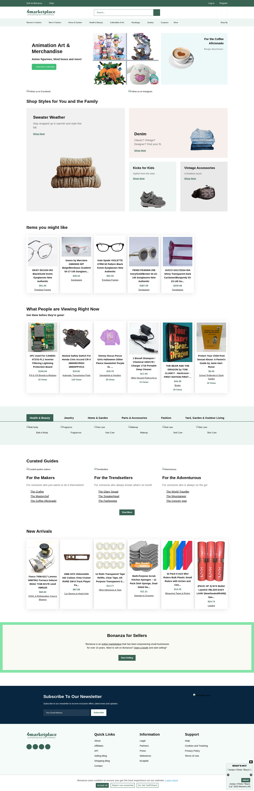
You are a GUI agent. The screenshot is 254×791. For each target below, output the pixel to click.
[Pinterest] (41, 746)
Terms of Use (192, 756)
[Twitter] (35, 746)
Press (143, 751)
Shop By (224, 22)
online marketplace (112, 644)
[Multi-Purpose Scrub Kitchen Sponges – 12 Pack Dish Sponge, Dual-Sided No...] (144, 574)
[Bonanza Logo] (41, 12)
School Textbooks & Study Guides (211, 377)
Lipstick (211, 606)
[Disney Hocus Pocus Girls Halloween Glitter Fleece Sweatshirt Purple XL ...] (110, 357)
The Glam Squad (108, 491)
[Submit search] (156, 12)
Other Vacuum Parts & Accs (144, 378)
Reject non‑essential (122, 785)
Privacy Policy (192, 751)
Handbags (135, 22)
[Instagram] (47, 746)
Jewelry (150, 22)
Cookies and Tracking (196, 745)
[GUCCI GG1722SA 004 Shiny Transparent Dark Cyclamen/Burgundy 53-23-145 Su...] (178, 264)
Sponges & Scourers (144, 596)
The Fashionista (107, 500)
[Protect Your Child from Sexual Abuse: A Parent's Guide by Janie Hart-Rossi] (211, 357)
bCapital (144, 761)
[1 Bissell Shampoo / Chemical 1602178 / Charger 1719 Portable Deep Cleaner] (144, 357)
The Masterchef (39, 496)
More (176, 22)
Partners (144, 745)
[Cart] (225, 12)
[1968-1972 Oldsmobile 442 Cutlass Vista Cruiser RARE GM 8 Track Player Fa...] (76, 574)
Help (51, 3)
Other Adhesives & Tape (110, 590)
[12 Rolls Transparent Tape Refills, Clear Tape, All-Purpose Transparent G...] (110, 574)
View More (127, 512)
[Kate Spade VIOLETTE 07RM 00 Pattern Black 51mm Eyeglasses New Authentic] (110, 264)
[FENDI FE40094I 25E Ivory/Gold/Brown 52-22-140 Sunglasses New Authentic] (144, 264)
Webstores (145, 756)
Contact (98, 766)
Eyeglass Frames (43, 290)
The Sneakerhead (108, 496)
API (96, 751)
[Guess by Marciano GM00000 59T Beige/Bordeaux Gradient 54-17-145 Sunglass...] (76, 264)
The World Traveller (177, 491)
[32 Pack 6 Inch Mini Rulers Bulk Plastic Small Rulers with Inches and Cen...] (178, 574)
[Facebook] (29, 746)
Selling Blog (100, 756)
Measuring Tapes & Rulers (177, 593)
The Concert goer (176, 500)
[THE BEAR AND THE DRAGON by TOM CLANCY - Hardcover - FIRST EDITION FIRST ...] (178, 357)
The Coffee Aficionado (43, 500)
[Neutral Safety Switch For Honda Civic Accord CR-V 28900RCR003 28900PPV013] (76, 357)
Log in (211, 3)
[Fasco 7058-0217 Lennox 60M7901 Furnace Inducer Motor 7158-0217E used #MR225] (43, 574)
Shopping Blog (102, 761)
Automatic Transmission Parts (76, 375)
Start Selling (127, 658)
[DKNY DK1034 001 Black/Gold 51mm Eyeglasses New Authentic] (43, 264)
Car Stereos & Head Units (76, 594)
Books (178, 385)
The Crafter (37, 491)
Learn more (171, 780)
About (97, 740)
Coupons (164, 22)
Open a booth (141, 647)
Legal (143, 740)
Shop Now (39, 134)
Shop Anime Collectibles (45, 67)
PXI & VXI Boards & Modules (42, 375)
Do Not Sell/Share (147, 785)
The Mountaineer (176, 496)
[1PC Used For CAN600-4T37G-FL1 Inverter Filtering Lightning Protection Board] (43, 357)
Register (224, 3)
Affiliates (98, 745)
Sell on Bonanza (34, 3)
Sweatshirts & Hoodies (110, 375)
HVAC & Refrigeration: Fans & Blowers (42, 598)
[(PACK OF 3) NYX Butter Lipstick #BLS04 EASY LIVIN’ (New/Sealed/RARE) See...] (211, 574)
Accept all (102, 785)
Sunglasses (76, 280)
